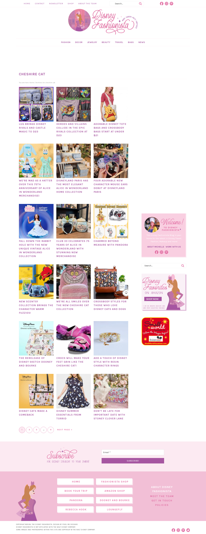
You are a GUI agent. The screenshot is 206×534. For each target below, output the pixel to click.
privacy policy (107, 290)
